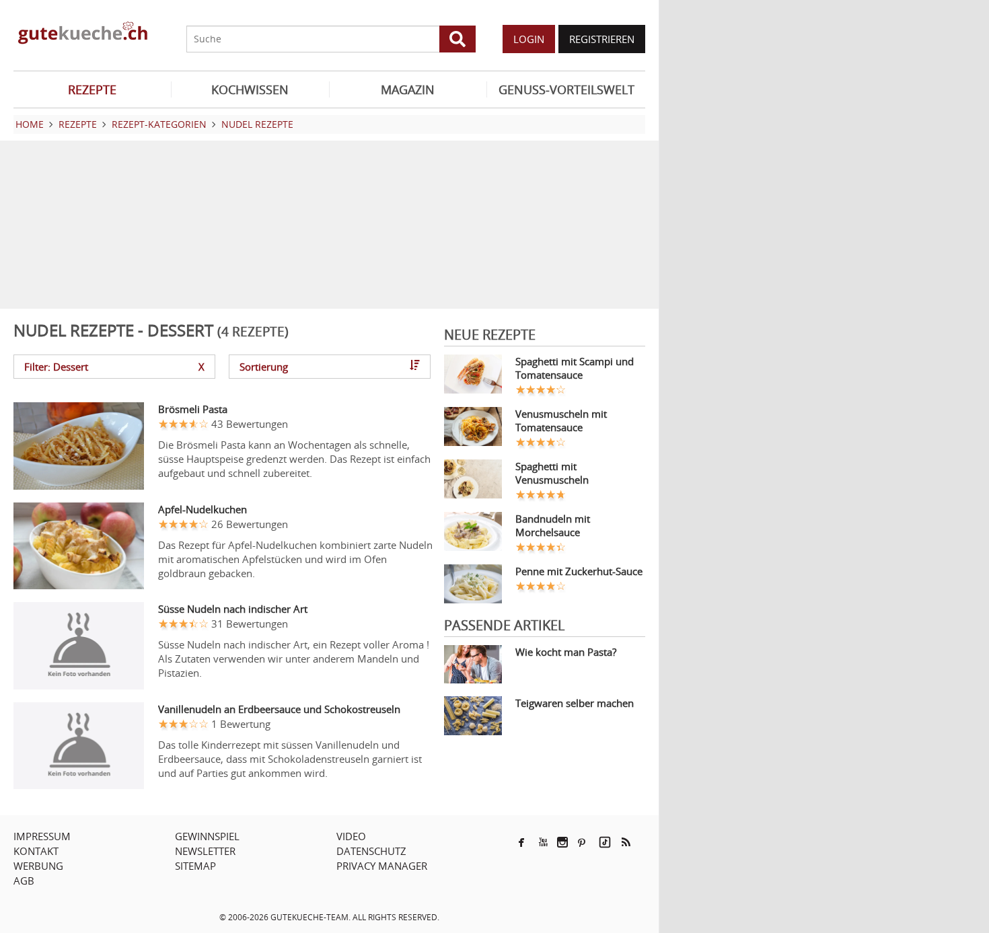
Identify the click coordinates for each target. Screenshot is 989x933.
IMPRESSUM (42, 836)
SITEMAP (195, 865)
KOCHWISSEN (250, 89)
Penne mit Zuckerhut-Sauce (579, 571)
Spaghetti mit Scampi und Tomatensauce (574, 367)
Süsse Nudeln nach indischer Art (232, 608)
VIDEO (351, 836)
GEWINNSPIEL (207, 836)
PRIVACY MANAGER (381, 865)
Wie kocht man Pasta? (565, 652)
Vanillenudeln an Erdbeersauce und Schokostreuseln (279, 709)
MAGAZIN (408, 89)
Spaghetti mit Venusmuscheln (552, 472)
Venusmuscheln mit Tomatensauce (561, 420)
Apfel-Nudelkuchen (202, 509)
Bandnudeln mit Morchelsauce (552, 525)
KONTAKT (36, 851)
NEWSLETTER (205, 851)
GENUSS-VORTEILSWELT (566, 89)
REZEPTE (92, 89)
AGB (23, 880)
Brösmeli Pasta (192, 409)
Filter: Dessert (114, 366)
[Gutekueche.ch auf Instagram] (562, 842)
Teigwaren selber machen (574, 703)
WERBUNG (38, 865)
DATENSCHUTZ (371, 851)
